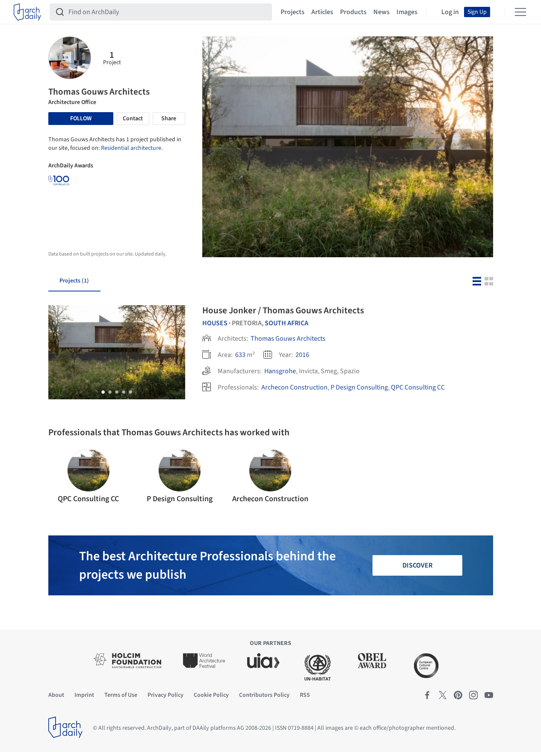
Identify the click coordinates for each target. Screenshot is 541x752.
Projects (292, 12)
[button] (103, 392)
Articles (322, 12)
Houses (215, 323)
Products (353, 12)
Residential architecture (131, 148)
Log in (450, 12)
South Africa (286, 323)
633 (240, 355)
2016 (302, 355)
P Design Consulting (359, 387)
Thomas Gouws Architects (288, 338)
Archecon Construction (294, 387)
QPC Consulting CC (418, 387)
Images (406, 12)
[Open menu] (520, 12)
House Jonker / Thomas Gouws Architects (283, 310)
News (381, 12)
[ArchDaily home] (27, 12)
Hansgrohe (280, 371)
